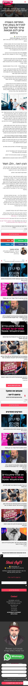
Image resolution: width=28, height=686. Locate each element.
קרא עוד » (25, 432)
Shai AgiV (14, 562)
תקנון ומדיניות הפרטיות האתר (14, 609)
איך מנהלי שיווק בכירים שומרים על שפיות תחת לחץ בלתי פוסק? (15, 337)
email (25, 228)
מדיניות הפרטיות (7, 680)
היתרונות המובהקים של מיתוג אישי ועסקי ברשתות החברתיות (14, 378)
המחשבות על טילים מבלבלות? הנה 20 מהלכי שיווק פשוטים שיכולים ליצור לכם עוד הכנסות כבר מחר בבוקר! (14, 357)
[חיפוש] (1, 555)
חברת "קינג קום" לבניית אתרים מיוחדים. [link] (16, 222)
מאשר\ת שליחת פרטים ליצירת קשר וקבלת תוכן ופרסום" (16, 678)
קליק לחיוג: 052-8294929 (14, 600)
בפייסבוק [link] (7, 218)
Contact (14, 596)
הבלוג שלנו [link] (14, 216)
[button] (20, 240)
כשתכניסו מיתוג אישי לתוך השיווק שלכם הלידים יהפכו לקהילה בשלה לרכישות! (14, 543)
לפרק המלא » (25, 282)
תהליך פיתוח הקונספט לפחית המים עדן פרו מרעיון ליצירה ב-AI (14, 279)
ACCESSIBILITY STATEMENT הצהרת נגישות (14, 613)
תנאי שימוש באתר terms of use (14, 606)
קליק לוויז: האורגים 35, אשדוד (14, 603)
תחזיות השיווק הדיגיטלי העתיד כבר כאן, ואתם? (15, 298)
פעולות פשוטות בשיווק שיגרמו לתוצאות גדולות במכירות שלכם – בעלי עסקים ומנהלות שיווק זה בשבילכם (14, 317)
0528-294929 (14, 663)
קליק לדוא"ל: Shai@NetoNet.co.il (14, 602)
